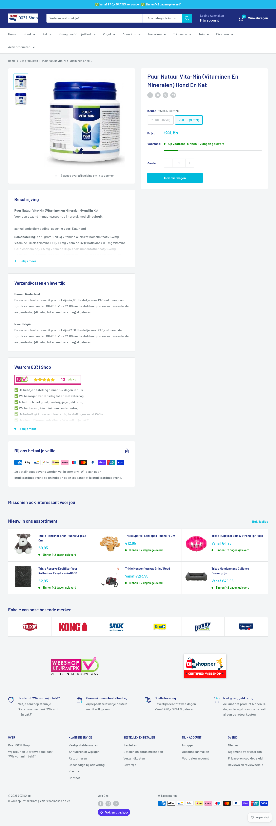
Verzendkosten (134, 758)
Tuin (202, 34)
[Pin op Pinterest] (158, 95)
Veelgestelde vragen (83, 745)
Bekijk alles (260, 521)
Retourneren (78, 758)
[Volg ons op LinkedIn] (116, 803)
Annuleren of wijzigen (84, 751)
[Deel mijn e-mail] (173, 95)
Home (12, 34)
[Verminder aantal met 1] (168, 163)
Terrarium (155, 34)
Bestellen (130, 745)
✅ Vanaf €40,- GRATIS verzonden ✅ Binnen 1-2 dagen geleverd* (138, 4)
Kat (44, 34)
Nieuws (233, 745)
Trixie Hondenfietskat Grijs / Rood (147, 568)
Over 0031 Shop (19, 745)
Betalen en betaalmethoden (143, 751)
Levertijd (129, 765)
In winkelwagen (175, 178)
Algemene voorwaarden (245, 751)
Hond (27, 34)
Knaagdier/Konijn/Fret (75, 34)
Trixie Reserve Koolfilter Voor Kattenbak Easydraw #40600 (57, 571)
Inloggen (188, 745)
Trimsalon (180, 34)
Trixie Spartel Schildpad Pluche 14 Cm (150, 535)
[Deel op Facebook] (150, 95)
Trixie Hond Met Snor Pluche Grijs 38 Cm (62, 538)
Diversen (222, 34)
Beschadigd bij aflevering (87, 765)
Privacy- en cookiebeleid (245, 758)
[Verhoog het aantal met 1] (189, 163)
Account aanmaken (195, 751)
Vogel (107, 34)
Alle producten (29, 60)
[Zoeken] (187, 18)
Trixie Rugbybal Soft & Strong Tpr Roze (237, 535)
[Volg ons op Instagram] (108, 803)
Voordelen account (195, 758)
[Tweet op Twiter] (165, 95)
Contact (74, 778)
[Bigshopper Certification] (205, 652)
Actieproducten (19, 47)
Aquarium (129, 34)
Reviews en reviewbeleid (245, 765)
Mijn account (209, 20)
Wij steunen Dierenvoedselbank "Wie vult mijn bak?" (30, 754)
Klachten (75, 771)
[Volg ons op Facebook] (100, 803)
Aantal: (152, 163)
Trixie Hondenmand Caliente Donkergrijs (230, 571)
